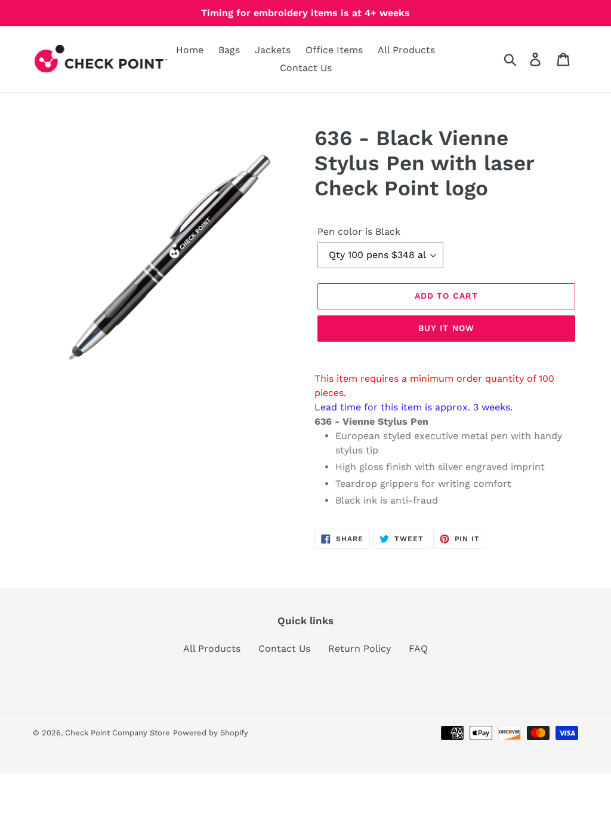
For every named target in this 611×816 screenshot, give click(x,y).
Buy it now (446, 328)
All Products (211, 648)
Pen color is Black (358, 231)
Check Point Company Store (117, 732)
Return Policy (359, 648)
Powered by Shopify (210, 732)
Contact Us (284, 648)
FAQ (418, 648)
